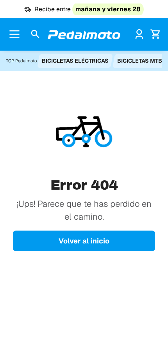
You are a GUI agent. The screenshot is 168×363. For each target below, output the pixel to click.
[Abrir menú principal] (14, 34)
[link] (139, 34)
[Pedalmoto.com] (84, 35)
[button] (35, 34)
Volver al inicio (84, 240)
